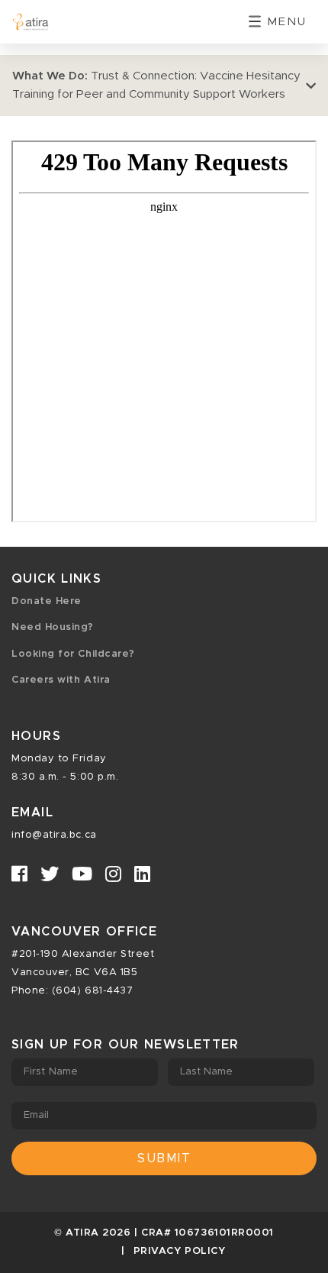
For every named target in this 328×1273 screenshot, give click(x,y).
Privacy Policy (179, 1251)
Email (37, 1115)
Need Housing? (52, 627)
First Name (51, 1072)
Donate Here (46, 601)
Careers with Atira (61, 680)
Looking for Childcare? (73, 654)
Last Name (206, 1072)
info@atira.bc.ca (54, 835)
